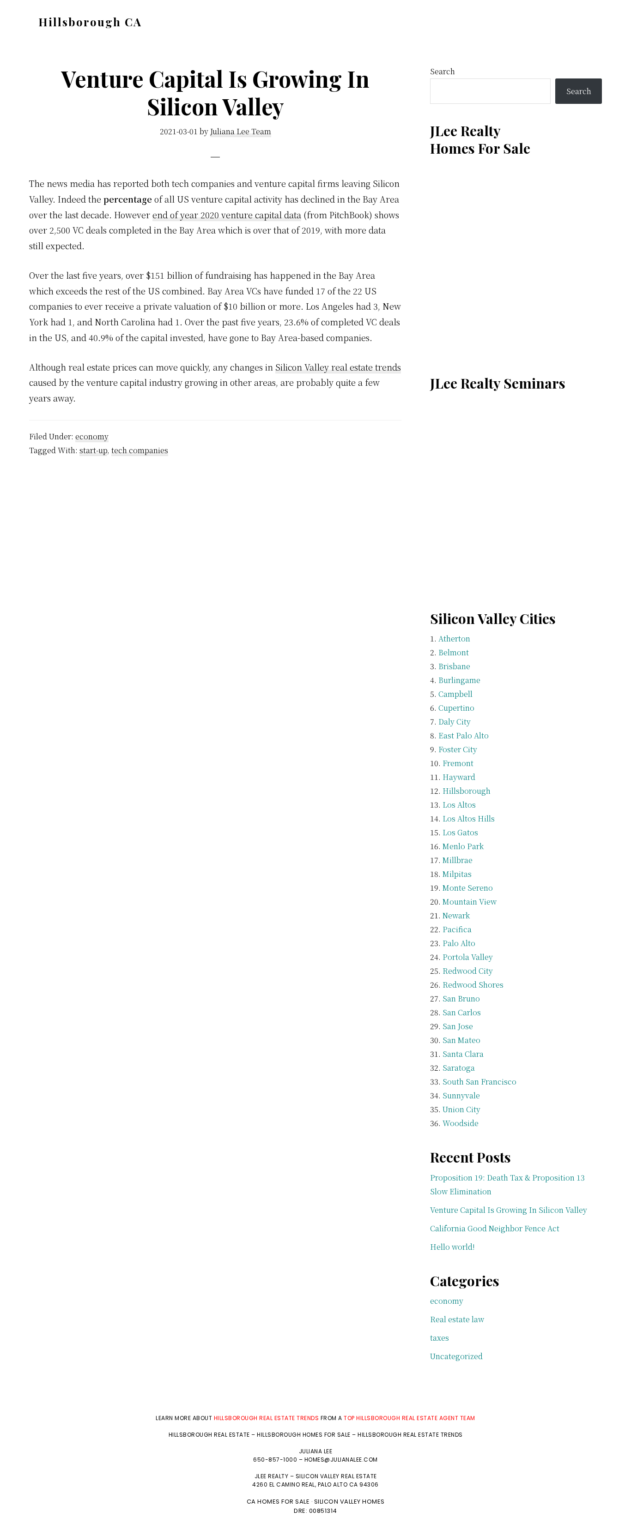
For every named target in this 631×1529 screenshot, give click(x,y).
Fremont (458, 763)
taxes (439, 1337)
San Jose (458, 1026)
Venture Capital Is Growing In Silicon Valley (508, 1210)
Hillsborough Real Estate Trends (266, 1418)
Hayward (459, 777)
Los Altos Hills (469, 818)
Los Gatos (460, 832)
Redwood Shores (473, 984)
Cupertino (456, 707)
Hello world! (452, 1246)
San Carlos (462, 1012)
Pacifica (457, 929)
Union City (461, 1109)
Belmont (453, 652)
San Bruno (461, 998)
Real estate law (457, 1319)
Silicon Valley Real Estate (336, 1476)
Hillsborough (467, 790)
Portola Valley (468, 957)
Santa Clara (463, 1054)
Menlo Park (463, 846)
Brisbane (454, 666)
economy (92, 436)
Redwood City (468, 970)
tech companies (139, 450)
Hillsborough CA (90, 21)
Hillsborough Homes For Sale (304, 1435)
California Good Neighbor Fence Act (494, 1228)
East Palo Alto (463, 735)
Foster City (457, 749)
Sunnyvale (461, 1095)
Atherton (454, 638)
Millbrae (458, 860)
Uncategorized (456, 1356)
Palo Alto (459, 943)
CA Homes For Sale (278, 1501)
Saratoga (459, 1067)
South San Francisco (479, 1081)
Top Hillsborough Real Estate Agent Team (409, 1418)
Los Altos (459, 804)
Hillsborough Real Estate (209, 1435)
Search (442, 71)
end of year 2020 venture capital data (226, 215)
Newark (456, 915)
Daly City (454, 721)
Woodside (461, 1123)
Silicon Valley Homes (349, 1501)
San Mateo (461, 1040)
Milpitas (457, 874)
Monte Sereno (468, 887)
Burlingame (459, 680)
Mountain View (470, 901)
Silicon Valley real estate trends (338, 367)
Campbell (455, 694)
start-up (93, 450)
